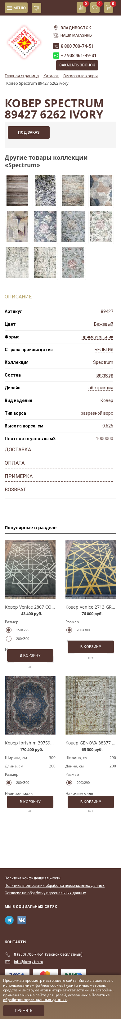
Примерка (19, 476)
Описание (18, 297)
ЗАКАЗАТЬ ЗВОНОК (77, 65)
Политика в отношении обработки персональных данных (55, 885)
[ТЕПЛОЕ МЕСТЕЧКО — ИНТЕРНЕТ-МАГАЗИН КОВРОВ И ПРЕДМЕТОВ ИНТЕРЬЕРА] (24, 39)
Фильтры (36, 8)
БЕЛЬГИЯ (104, 349)
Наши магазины (76, 35)
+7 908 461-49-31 (78, 55)
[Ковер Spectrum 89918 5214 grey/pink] (73, 276)
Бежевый (103, 324)
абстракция (100, 387)
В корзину (30, 655)
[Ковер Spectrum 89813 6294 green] (17, 276)
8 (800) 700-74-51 (29, 954)
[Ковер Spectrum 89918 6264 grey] (101, 240)
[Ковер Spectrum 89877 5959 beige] (101, 204)
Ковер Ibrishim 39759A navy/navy (40, 743)
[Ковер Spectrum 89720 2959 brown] (17, 204)
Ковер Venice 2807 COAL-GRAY (37, 607)
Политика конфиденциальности (32, 878)
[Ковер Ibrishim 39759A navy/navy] (30, 705)
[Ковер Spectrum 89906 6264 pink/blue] (17, 240)
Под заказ (28, 132)
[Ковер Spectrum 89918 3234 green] (45, 240)
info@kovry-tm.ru (28, 962)
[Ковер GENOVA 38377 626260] (90, 705)
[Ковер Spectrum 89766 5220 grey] (45, 204)
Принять (24, 1010)
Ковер (107, 400)
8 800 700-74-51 (77, 46)
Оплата (15, 463)
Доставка (18, 450)
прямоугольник (97, 336)
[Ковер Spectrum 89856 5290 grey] (73, 204)
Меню (19, 8)
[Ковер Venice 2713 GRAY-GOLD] (90, 569)
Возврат (15, 490)
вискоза (104, 375)
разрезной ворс (97, 413)
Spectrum (103, 362)
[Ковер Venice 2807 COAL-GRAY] (30, 569)
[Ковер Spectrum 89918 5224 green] (73, 240)
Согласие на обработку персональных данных (45, 893)
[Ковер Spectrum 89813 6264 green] (45, 276)
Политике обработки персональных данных (56, 997)
